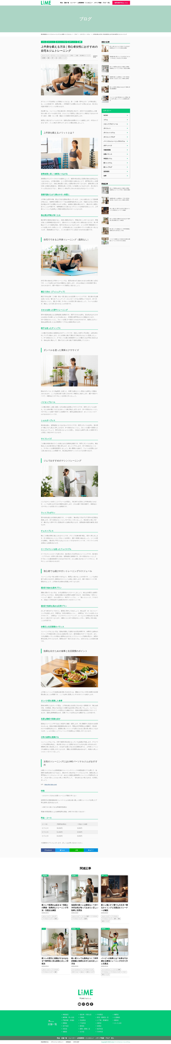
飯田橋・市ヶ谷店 (68, 1017)
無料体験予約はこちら (121, 2)
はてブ (92, 850)
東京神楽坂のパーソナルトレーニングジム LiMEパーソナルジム (56, 34)
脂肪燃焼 (106, 171)
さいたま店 (117, 1023)
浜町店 (99, 1023)
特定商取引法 (44, 1042)
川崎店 (82, 1017)
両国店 (65, 1023)
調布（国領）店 (85, 1029)
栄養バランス (108, 154)
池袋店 (65, 1031)
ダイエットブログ (109, 137)
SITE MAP (76, 1042)
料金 (61, 2)
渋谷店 (65, 1029)
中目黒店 (100, 1014)
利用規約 (68, 1042)
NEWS (106, 115)
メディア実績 (97, 2)
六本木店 (100, 1031)
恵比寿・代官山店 (85, 1014)
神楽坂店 (65, 1014)
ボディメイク (108, 145)
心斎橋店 (117, 1017)
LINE (76, 850)
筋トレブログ (108, 167)
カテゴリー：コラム (85, 34)
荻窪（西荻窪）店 (102, 1017)
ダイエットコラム (109, 132)
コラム (106, 119)
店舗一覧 (66, 2)
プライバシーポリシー (57, 1042)
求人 (109, 2)
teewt (63, 850)
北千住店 (65, 1026)
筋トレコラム (108, 163)
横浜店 (116, 1020)
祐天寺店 (100, 1029)
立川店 (82, 1031)
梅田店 (116, 1014)
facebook (49, 850)
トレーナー (73, 2)
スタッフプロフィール (111, 124)
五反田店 (83, 1020)
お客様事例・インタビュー (85, 2)
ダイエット (107, 128)
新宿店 (82, 1026)
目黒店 (99, 1026)
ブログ (104, 2)
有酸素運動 (107, 150)
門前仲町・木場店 (68, 1020)
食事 (105, 175)
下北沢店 (83, 1023)
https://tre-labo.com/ (50, 784)
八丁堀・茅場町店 (102, 1020)
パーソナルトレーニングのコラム (114, 141)
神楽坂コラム (108, 158)
